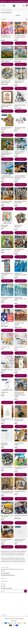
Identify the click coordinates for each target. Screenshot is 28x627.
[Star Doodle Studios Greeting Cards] (21, 531)
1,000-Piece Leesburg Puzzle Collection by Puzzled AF (20, 177)
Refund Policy (4, 578)
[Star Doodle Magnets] (21, 483)
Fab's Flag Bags (5, 323)
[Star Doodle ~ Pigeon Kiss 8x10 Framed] (7, 193)
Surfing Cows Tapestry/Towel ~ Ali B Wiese (20, 299)
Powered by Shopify (19, 618)
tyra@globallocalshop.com (9, 575)
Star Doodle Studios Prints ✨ (20, 106)
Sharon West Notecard (21, 59)
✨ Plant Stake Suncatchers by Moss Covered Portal (6, 153)
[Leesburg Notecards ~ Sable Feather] (7, 97)
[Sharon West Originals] (7, 52)
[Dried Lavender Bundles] (21, 507)
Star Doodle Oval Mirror (19, 444)
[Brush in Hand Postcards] (21, 217)
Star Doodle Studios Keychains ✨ (20, 128)
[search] (4, 5)
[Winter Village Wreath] (7, 459)
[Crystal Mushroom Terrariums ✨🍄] (21, 144)
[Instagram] (4, 586)
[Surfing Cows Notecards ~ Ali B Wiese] (21, 266)
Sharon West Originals (7, 59)
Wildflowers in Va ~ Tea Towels (7, 420)
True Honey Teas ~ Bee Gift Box (6, 370)
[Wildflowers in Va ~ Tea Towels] (7, 411)
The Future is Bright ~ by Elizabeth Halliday (20, 36)
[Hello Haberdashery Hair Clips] (7, 531)
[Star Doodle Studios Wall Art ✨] (7, 120)
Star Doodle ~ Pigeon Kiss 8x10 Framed (6, 202)
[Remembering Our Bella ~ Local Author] (21, 459)
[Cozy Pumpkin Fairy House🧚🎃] (21, 241)
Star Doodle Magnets (20, 491)
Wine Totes (17, 369)
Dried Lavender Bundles (21, 515)
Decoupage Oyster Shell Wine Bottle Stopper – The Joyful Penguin (20, 394)
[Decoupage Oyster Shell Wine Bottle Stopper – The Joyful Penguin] (21, 384)
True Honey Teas (5, 347)
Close (14, 615)
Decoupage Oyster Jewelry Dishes (6, 82)
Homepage (3, 10)
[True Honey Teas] (7, 339)
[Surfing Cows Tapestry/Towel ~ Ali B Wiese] (21, 290)
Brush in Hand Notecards (4, 226)
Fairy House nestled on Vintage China (7, 516)
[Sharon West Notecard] (21, 52)
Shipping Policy (4, 581)
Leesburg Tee (4, 392)
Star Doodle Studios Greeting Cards (20, 540)
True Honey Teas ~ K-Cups (20, 347)
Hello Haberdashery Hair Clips (6, 540)
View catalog (2, 5)
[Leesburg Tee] (7, 384)
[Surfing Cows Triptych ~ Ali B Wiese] (7, 266)
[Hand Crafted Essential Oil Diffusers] (21, 193)
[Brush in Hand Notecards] (7, 217)
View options (7, 43)
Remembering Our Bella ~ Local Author (21, 468)
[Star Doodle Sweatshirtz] (7, 435)
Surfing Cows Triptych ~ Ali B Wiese (7, 274)
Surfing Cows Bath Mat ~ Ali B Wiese (7, 298)
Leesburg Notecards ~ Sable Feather (7, 106)
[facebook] (1, 586)
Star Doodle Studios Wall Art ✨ (6, 128)
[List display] (26, 19)
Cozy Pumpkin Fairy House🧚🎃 (19, 250)
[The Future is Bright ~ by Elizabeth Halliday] (21, 28)
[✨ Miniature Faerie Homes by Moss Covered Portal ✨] (7, 168)
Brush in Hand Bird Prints (6, 250)
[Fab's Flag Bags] (7, 315)
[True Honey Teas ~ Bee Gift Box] (7, 362)
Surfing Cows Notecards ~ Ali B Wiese (21, 274)
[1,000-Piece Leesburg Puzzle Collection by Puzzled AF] (21, 168)
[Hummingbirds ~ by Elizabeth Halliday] (7, 28)
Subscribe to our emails (6, 588)
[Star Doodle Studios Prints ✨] (21, 97)
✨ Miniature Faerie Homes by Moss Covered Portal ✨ (7, 177)
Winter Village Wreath (7, 467)
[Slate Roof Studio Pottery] (21, 315)
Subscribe (25, 591)
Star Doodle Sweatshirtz (4, 444)
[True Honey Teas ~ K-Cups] (21, 339)
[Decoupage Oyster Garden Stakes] (21, 73)
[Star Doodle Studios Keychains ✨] (21, 120)
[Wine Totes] (21, 362)
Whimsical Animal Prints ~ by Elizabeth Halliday (7, 492)
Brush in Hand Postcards (18, 226)
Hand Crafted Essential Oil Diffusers (21, 202)
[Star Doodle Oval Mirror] (21, 435)
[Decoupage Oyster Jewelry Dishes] (7, 73)
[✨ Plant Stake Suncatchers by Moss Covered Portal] (7, 144)
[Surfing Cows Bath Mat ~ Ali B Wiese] (7, 290)
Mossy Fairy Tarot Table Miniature (19, 420)
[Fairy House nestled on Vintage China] (7, 507)
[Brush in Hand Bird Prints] (7, 241)
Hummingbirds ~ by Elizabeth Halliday (6, 36)
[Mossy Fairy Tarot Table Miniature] (21, 411)
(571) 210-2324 (6, 573)
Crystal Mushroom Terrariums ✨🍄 (19, 152)
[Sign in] (23, 5)
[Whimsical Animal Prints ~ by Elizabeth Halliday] (7, 483)
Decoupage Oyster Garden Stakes (19, 82)
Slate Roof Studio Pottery (19, 323)
